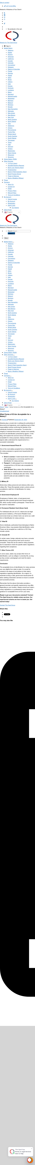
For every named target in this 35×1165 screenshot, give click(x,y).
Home (2, 407)
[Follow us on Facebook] (4, 15)
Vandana (4, 420)
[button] (30, 1160)
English (9, 212)
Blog (6, 407)
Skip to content (4, 2)
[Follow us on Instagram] (4, 17)
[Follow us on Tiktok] (4, 23)
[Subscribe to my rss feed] (4, 13)
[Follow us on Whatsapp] (4, 19)
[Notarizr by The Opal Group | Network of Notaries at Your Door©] (12, 40)
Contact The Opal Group (7, 605)
